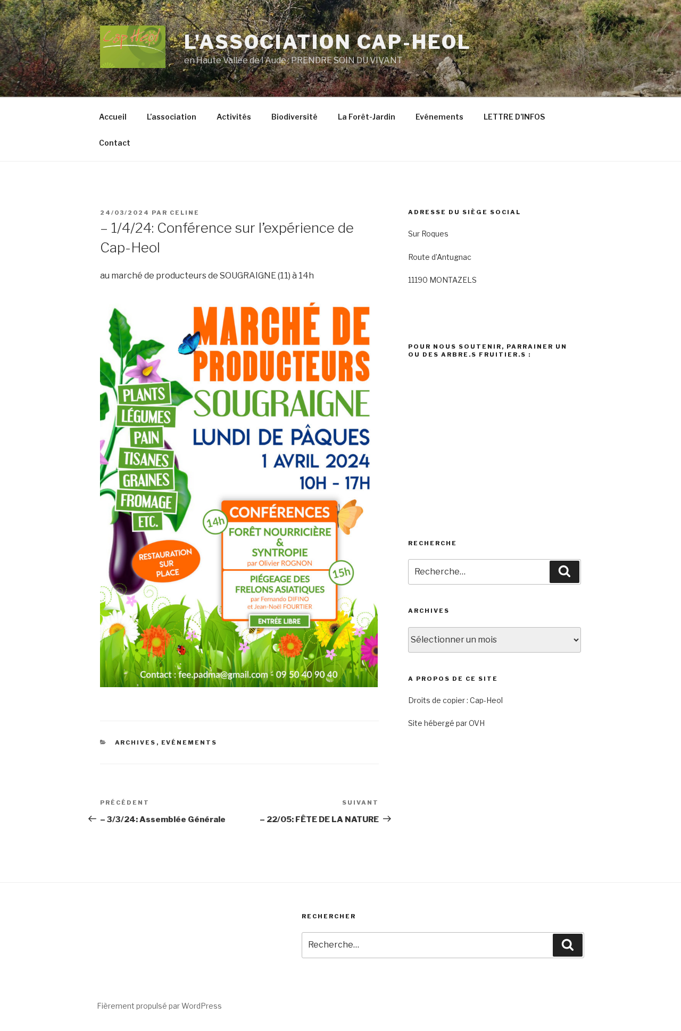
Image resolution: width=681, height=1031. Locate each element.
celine (185, 212)
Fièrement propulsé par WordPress (159, 1005)
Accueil (113, 116)
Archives (135, 742)
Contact (114, 142)
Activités (234, 116)
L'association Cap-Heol (327, 42)
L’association (171, 116)
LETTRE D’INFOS (514, 116)
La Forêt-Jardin (366, 116)
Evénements (439, 116)
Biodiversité (294, 116)
